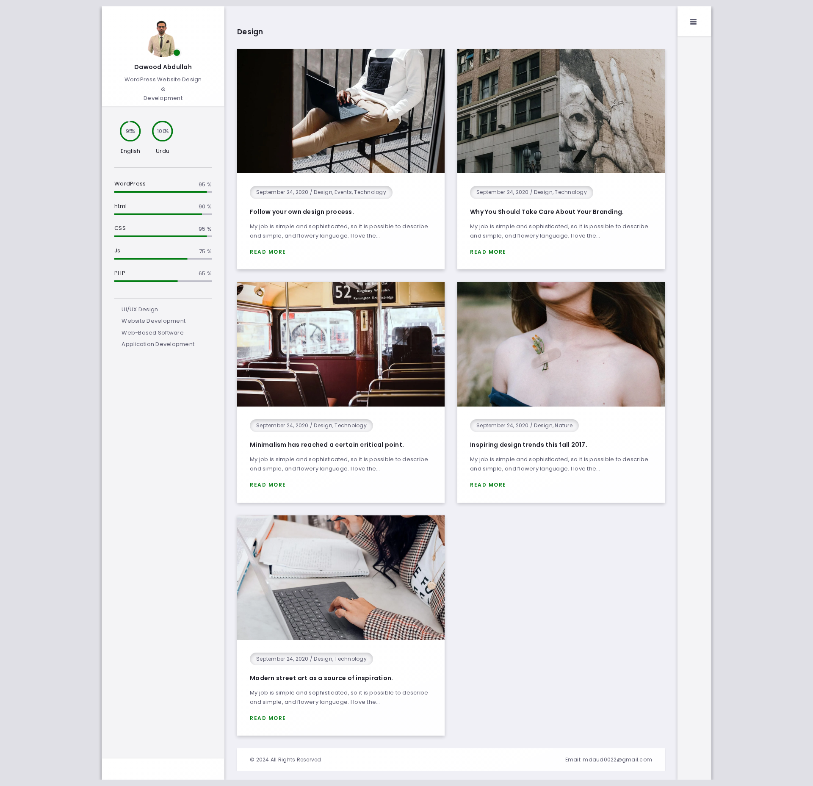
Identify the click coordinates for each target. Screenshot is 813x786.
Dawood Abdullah (163, 67)
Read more (268, 251)
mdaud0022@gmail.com (617, 759)
